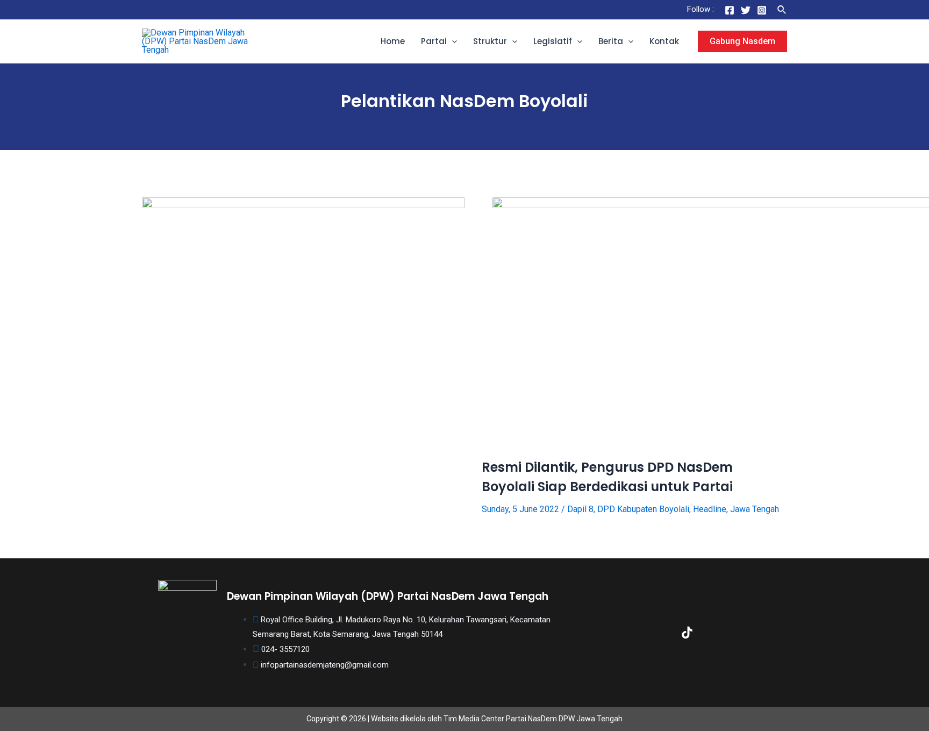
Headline (709, 509)
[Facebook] (729, 10)
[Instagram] (762, 10)
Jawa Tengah (754, 509)
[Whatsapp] (756, 632)
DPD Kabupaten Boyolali (643, 509)
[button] (452, 41)
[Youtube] (721, 632)
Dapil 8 (580, 509)
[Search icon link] (782, 10)
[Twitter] (746, 10)
